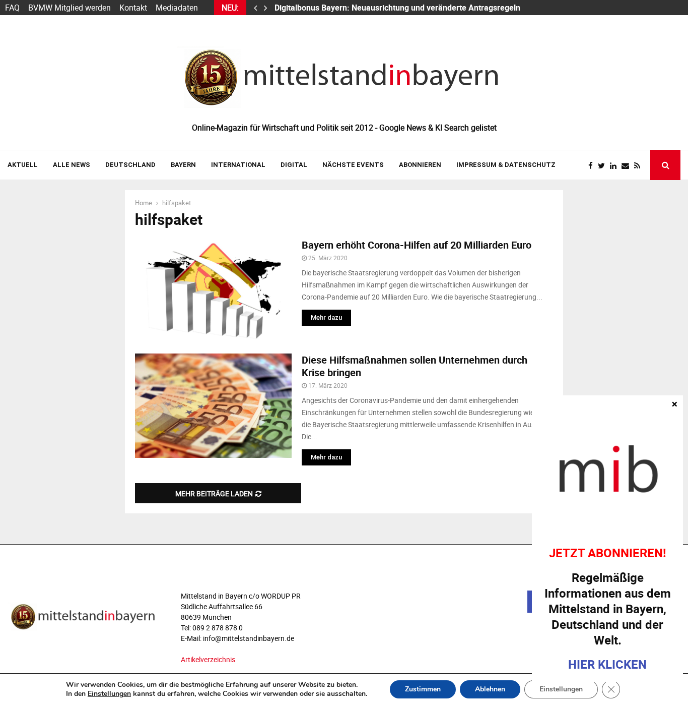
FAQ (12, 7)
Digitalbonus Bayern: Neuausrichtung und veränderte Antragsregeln (398, 7)
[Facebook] (593, 165)
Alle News (71, 164)
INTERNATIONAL (238, 164)
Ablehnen (490, 689)
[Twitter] (604, 165)
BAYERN (183, 164)
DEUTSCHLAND (130, 164)
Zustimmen (423, 689)
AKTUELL (23, 164)
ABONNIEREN (420, 164)
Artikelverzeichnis (208, 659)
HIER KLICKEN (607, 664)
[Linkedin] (616, 165)
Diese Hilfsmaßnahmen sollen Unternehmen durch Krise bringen (414, 366)
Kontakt (133, 7)
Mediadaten (177, 7)
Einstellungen (109, 693)
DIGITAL (294, 164)
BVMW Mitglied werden (69, 7)
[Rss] (639, 165)
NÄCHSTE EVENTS (353, 164)
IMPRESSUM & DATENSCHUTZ (506, 164)
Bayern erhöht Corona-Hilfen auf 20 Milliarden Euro (416, 245)
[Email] (628, 165)
